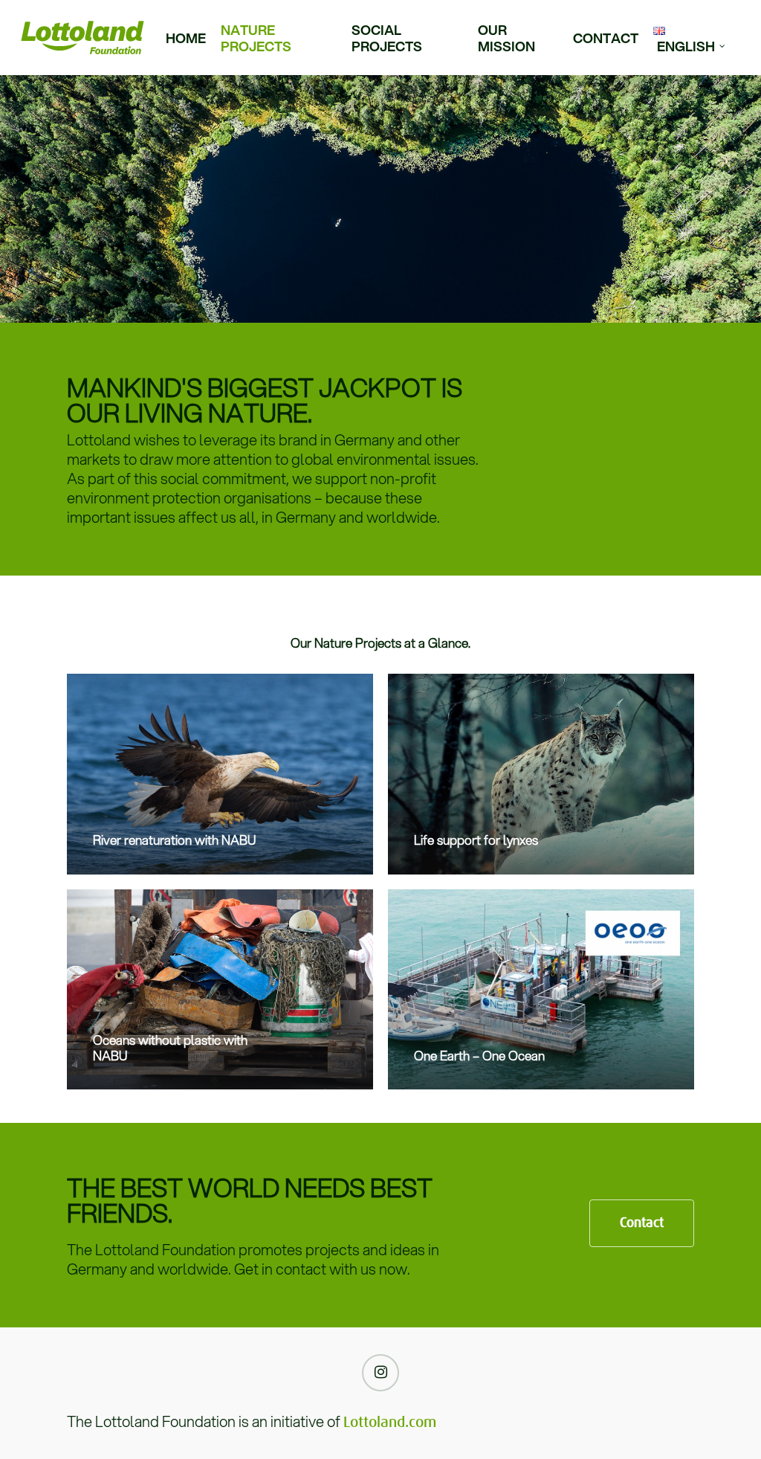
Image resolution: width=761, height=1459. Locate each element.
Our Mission (506, 38)
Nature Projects (256, 38)
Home (186, 38)
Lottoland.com (389, 1422)
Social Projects (387, 38)
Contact (605, 38)
